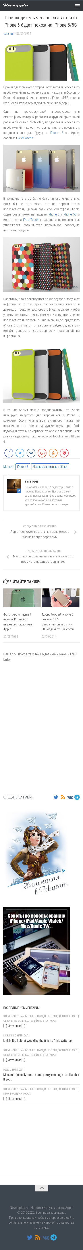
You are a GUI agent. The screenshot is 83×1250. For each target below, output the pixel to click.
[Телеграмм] (77, 797)
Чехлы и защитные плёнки (50, 466)
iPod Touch (31, 220)
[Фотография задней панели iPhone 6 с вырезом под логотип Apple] (22, 597)
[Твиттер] (55, 797)
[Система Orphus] (29, 1165)
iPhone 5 (54, 214)
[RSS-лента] (63, 797)
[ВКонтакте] (70, 797)
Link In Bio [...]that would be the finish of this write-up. (37, 1041)
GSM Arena (25, 138)
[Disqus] (41, 728)
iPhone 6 (56, 133)
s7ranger (8, 33)
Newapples (16, 5)
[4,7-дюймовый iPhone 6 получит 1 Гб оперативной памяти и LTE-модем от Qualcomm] (61, 597)
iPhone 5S (70, 214)
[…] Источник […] (14, 1026)
